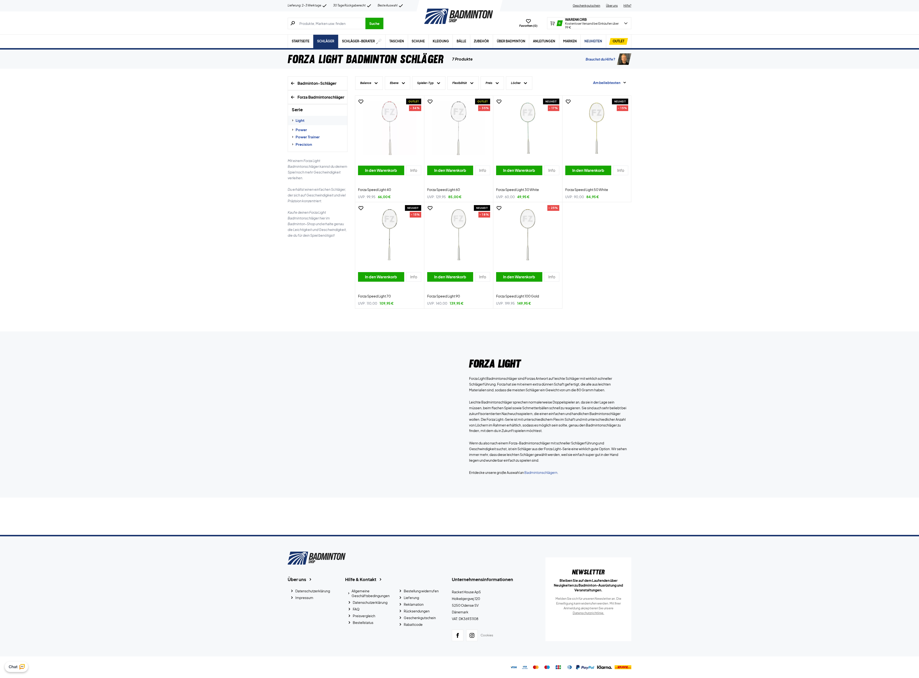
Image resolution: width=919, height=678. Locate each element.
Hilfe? (627, 5)
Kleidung (441, 41)
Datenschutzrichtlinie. (588, 613)
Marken (570, 41)
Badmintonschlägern (540, 472)
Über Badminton (511, 41)
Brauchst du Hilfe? (600, 59)
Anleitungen (544, 41)
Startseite (300, 41)
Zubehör (481, 41)
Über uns (612, 5)
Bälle (461, 41)
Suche (374, 23)
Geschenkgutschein (586, 5)
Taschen (396, 41)
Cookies (487, 635)
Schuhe (418, 41)
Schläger (325, 41)
